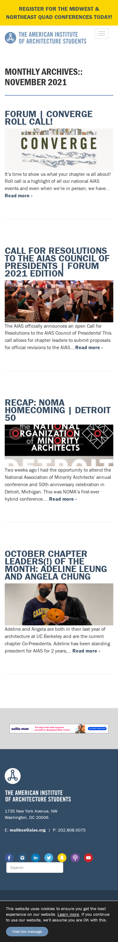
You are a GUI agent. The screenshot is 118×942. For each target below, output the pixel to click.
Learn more (68, 914)
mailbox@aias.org (28, 830)
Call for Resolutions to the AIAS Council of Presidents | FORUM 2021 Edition (57, 262)
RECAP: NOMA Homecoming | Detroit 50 (58, 409)
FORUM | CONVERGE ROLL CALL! (49, 117)
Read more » (18, 195)
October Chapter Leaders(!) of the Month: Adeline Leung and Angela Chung (56, 565)
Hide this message (27, 931)
